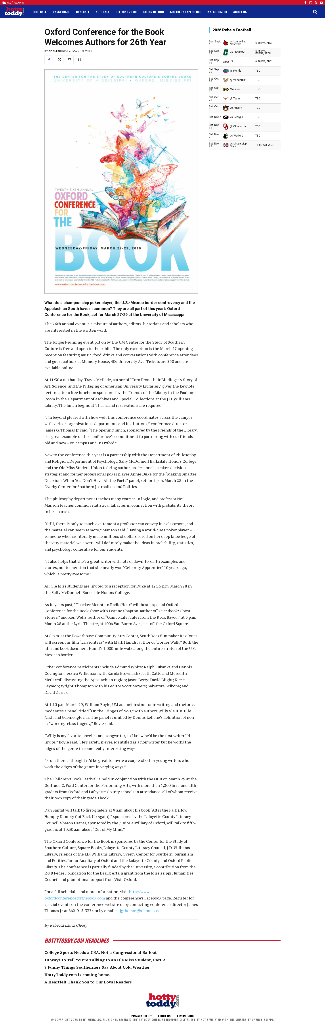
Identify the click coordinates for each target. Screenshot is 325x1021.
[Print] (79, 59)
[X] (59, 59)
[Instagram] (310, 2)
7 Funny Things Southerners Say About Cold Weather (97, 967)
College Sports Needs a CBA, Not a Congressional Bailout (100, 952)
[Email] (69, 59)
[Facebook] (305, 2)
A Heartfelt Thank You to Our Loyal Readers (88, 982)
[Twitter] (315, 2)
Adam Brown (58, 51)
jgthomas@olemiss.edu (141, 910)
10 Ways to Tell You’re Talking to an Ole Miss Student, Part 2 (104, 959)
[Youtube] (321, 2)
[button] (315, 11)
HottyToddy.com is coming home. (77, 974)
